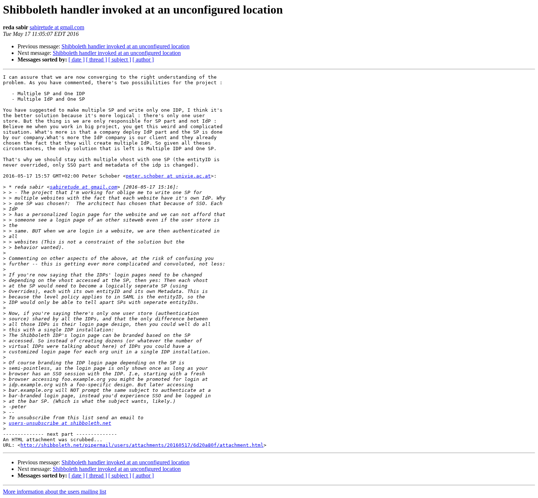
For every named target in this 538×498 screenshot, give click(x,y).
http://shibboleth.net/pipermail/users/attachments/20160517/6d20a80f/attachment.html (142, 445)
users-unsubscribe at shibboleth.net (60, 423)
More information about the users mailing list (54, 491)
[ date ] (76, 59)
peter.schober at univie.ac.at (168, 176)
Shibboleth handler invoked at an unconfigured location (125, 46)
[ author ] (143, 59)
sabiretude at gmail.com (57, 27)
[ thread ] (96, 59)
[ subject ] (119, 59)
